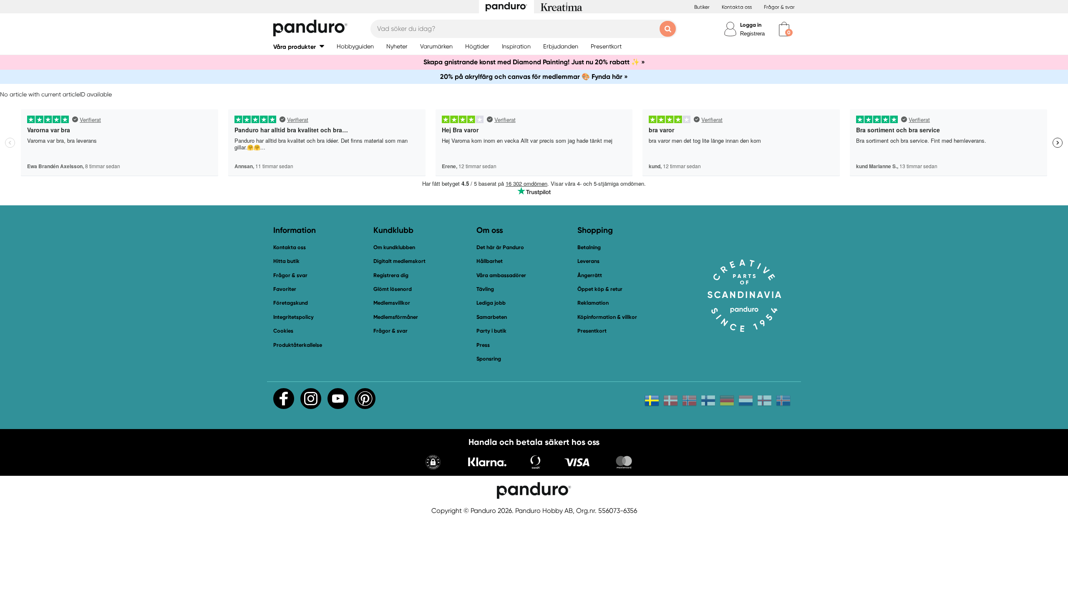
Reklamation (593, 303)
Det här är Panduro (500, 247)
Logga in (750, 25)
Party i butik (491, 331)
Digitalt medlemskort (399, 261)
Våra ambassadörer (501, 275)
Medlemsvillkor (391, 303)
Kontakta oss (737, 7)
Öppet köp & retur (599, 289)
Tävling (485, 289)
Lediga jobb (491, 303)
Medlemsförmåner (395, 317)
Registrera (752, 33)
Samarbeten (491, 317)
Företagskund (290, 303)
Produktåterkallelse (297, 345)
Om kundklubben (394, 247)
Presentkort (592, 331)
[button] (298, 46)
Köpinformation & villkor (607, 317)
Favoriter (284, 289)
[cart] (784, 29)
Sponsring (488, 359)
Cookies (283, 331)
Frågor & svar (779, 7)
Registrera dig (390, 275)
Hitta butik (286, 261)
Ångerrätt (589, 275)
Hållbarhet (489, 261)
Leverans (588, 261)
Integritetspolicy (293, 317)
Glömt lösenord (392, 289)
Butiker (702, 7)
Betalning (589, 247)
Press (483, 345)
